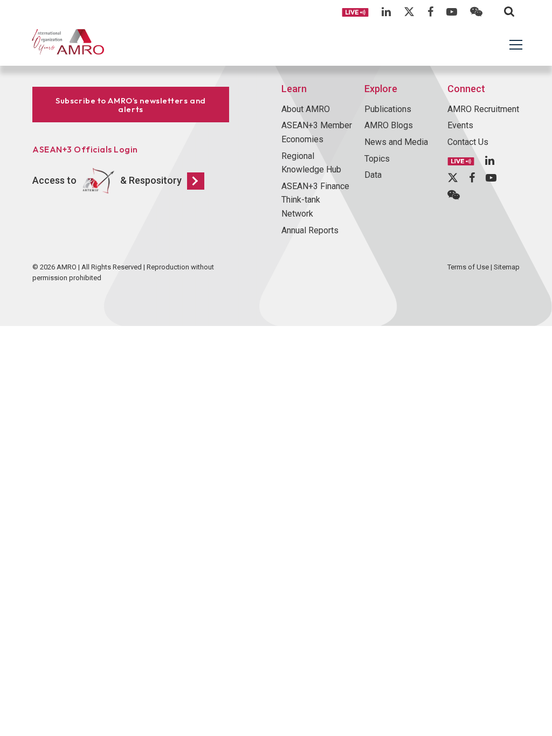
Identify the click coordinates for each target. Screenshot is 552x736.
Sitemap (507, 267)
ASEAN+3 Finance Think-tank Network (315, 200)
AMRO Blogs (388, 125)
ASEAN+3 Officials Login (85, 149)
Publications (387, 109)
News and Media (396, 142)
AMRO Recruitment (483, 109)
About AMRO (305, 109)
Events (460, 125)
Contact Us (467, 142)
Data (373, 175)
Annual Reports (310, 230)
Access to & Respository (107, 179)
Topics (377, 159)
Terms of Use (468, 267)
